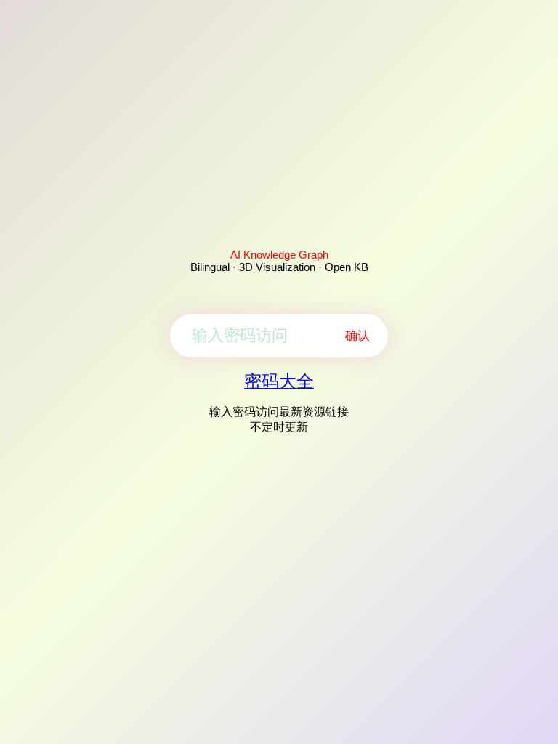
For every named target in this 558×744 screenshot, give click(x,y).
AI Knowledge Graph (279, 254)
